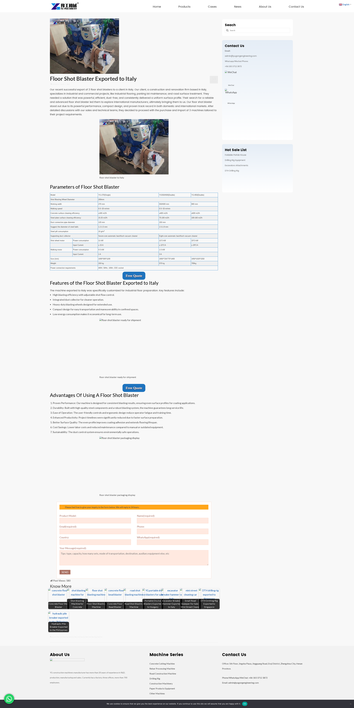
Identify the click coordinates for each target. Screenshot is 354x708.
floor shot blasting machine (93, 637)
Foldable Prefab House (235, 155)
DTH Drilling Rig (232, 170)
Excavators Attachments (236, 165)
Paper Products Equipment (162, 688)
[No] (350, 703)
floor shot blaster (79, 637)
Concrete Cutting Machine (162, 663)
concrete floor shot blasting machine (62, 637)
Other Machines (157, 693)
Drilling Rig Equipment (235, 160)
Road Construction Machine (162, 673)
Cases (62, 84)
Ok (245, 704)
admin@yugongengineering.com (241, 56)
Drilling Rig (154, 678)
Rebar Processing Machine (162, 668)
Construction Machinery (161, 683)
